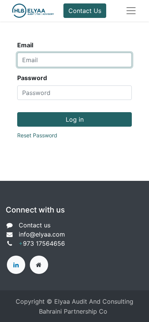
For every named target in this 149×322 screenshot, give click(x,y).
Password (32, 78)
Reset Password (37, 135)
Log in (75, 119)
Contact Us (84, 10)
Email (25, 45)
